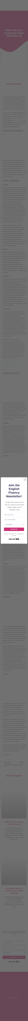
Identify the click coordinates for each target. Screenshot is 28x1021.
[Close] (25, 479)
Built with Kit (14, 539)
